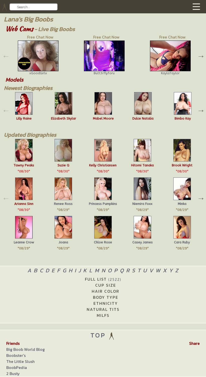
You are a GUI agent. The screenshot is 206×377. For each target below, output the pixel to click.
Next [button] (200, 54)
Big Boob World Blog (25, 349)
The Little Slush (20, 361)
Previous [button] (5, 54)
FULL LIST (103, 279)
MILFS (103, 315)
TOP (99, 335)
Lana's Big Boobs (28, 19)
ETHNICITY (105, 303)
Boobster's (16, 355)
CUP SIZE (105, 285)
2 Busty (13, 373)
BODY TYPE (105, 297)
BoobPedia (16, 367)
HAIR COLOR (105, 291)
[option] (37, 54)
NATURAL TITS (103, 309)
